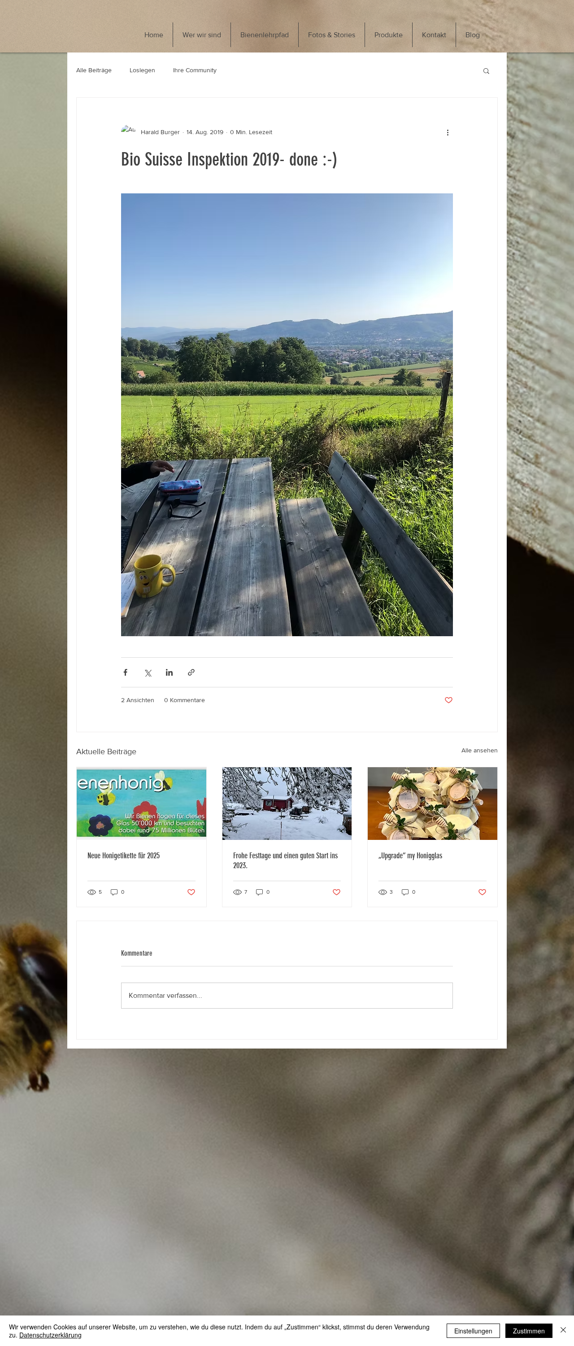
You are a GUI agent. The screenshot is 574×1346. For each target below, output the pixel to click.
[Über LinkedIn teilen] (169, 672)
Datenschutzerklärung (50, 1334)
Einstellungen (473, 1330)
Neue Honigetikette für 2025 (123, 856)
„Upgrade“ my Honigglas (410, 856)
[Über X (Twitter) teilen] (147, 672)
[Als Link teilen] (191, 672)
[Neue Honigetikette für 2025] (141, 803)
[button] (486, 70)
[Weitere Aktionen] (447, 132)
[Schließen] (563, 1331)
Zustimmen (529, 1330)
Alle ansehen (479, 750)
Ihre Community (195, 70)
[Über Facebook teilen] (125, 672)
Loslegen (142, 70)
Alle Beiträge (94, 70)
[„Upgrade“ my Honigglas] (432, 803)
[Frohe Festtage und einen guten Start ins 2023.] (287, 803)
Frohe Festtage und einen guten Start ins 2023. (285, 860)
